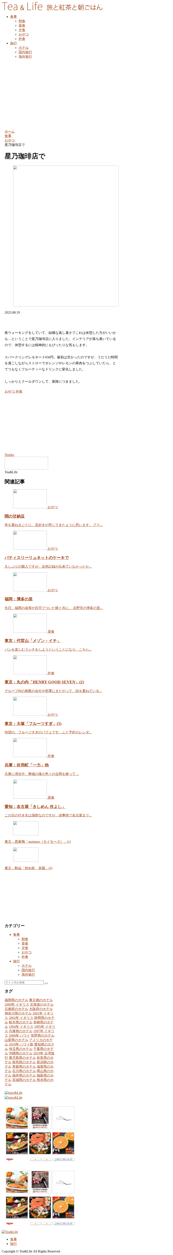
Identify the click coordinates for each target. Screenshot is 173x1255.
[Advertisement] (86, 93)
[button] (46, 983)
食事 (16, 934)
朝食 (25, 939)
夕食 (25, 948)
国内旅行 (28, 970)
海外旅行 (28, 974)
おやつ (10, 391)
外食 (18, 391)
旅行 (16, 961)
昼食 (25, 943)
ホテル (27, 965)
